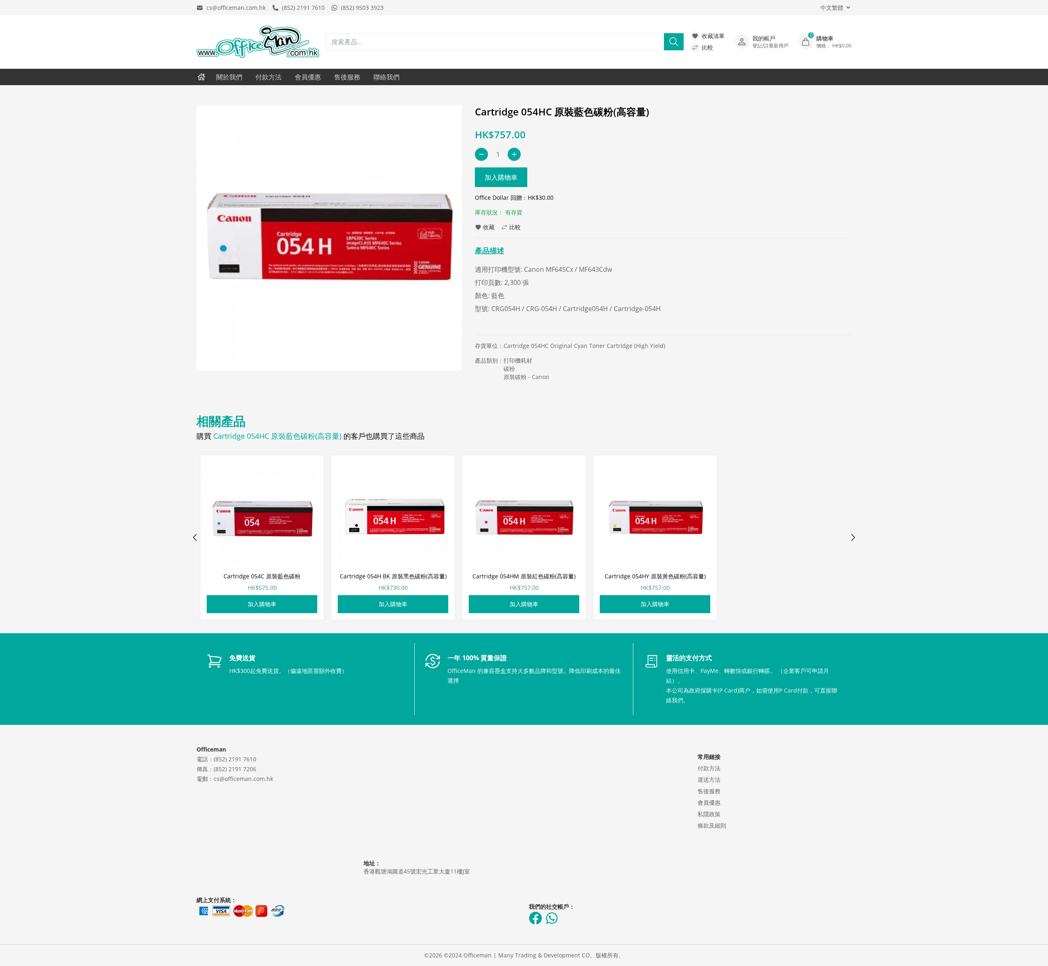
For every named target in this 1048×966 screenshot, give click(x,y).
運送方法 (709, 779)
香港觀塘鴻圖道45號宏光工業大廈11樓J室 (417, 871)
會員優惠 (308, 76)
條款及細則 (712, 825)
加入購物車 (501, 177)
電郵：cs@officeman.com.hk (234, 779)
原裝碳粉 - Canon (526, 377)
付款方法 (268, 76)
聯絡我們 (386, 76)
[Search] (674, 41)
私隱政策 (709, 814)
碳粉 (509, 368)
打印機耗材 (518, 360)
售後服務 (347, 76)
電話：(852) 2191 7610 (226, 759)
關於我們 (229, 76)
